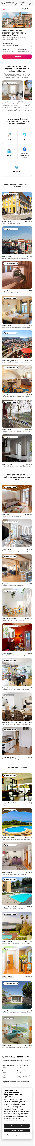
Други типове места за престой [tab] (12, 1060)
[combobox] (16, 45)
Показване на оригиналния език (21, 4)
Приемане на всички (17, 1126)
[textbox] (9, 51)
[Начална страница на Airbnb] (3, 9)
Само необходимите (17, 1130)
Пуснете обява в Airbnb (23, 9)
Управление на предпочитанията (17, 1135)
